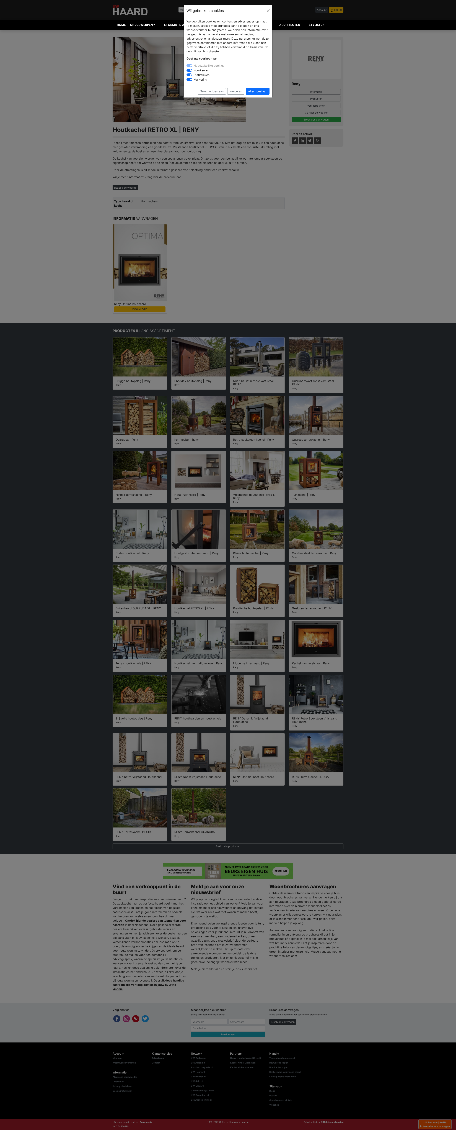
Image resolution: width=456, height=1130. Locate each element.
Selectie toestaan (212, 91)
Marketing (200, 79)
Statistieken (201, 75)
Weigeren (236, 91)
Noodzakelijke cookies (209, 65)
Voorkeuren (201, 70)
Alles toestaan (257, 91)
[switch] (189, 70)
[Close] (268, 11)
